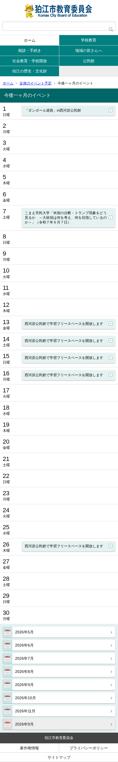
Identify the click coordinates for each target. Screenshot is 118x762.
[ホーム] (59, 11)
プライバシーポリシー (88, 748)
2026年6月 (24, 645)
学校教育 (88, 40)
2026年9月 (24, 684)
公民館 (88, 61)
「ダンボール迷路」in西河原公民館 (53, 110)
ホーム (29, 40)
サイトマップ (59, 757)
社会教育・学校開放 (29, 61)
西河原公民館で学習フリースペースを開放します (64, 324)
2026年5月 (24, 632)
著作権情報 (29, 748)
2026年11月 (25, 711)
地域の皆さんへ (88, 50)
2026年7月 (24, 658)
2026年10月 (25, 698)
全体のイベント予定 (35, 83)
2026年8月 (24, 671)
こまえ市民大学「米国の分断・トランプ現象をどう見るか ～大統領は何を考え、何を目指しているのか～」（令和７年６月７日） (66, 217)
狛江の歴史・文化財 (29, 71)
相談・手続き (29, 50)
